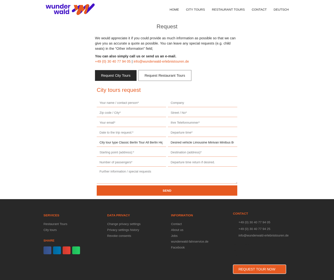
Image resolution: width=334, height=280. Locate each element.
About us (177, 230)
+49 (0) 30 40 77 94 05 (113, 61)
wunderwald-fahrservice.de (189, 241)
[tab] (116, 75)
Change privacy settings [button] (124, 224)
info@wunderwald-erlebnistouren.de (161, 61)
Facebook (178, 247)
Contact (259, 9)
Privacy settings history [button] (123, 230)
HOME (174, 9)
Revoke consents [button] (119, 236)
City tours (50, 230)
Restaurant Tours (228, 9)
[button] (47, 250)
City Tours (195, 9)
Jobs (174, 236)
